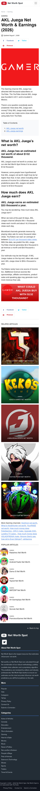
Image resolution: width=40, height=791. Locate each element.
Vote (2, 692)
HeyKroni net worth (29, 523)
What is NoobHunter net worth (13, 525)
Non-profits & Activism (9, 750)
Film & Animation (7, 731)
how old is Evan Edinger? (11, 539)
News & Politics (6, 747)
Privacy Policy (6, 701)
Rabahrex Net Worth (17, 552)
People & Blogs (6, 753)
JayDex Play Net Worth (20, 515)
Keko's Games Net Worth (20, 399)
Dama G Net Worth (17, 571)
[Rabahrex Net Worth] (4, 551)
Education (4, 725)
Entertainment (6, 728)
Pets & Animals (6, 756)
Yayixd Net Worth (16, 580)
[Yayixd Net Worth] (4, 580)
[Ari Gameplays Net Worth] (4, 598)
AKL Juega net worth (15, 128)
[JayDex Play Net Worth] (20, 500)
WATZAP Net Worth (17, 590)
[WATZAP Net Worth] (4, 589)
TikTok (3, 698)
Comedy (4, 722)
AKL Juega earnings (14, 131)
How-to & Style (6, 737)
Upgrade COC (30, 531)
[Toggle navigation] (36, 3)
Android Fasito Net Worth (19, 562)
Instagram (4, 695)
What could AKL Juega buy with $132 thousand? (24, 292)
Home (3, 12)
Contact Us (5, 704)
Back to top (34, 628)
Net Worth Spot (15, 3)
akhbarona (27, 539)
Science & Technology (9, 759)
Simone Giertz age (28, 536)
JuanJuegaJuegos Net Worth (20, 438)
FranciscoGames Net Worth (20, 618)
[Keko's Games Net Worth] (20, 384)
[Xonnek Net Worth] (4, 608)
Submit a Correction (8, 707)
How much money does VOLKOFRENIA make (19, 535)
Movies (3, 740)
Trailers (3, 769)
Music (3, 744)
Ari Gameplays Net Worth (19, 599)
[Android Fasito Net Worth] (4, 561)
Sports (3, 766)
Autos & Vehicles (7, 718)
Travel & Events (6, 772)
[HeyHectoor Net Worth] (20, 462)
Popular (4, 688)
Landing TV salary (9, 533)
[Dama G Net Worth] (4, 570)
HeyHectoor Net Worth (20, 477)
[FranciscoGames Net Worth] (4, 617)
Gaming (10, 12)
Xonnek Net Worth (16, 609)
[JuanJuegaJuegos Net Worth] (20, 423)
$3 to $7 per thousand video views (23, 239)
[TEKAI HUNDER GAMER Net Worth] (20, 346)
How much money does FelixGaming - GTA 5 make (15, 529)
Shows (3, 762)
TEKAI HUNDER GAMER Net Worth (20, 361)
